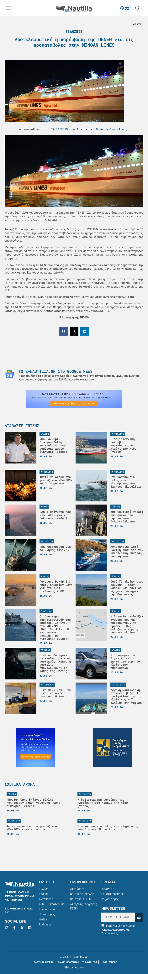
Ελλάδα (43, 889)
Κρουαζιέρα (47, 909)
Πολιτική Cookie (42, 962)
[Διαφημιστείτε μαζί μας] (74, 399)
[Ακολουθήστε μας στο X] (22, 927)
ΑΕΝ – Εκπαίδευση (51, 904)
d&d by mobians (74, 967)
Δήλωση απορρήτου (68, 962)
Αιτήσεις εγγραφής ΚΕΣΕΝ (83, 906)
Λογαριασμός (110, 899)
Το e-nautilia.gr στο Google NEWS (55, 371)
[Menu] (8, 8)
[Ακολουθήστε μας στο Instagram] (6, 927)
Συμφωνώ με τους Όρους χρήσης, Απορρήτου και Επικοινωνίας (118, 929)
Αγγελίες (107, 889)
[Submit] (139, 917)
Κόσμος (43, 894)
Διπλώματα (77, 889)
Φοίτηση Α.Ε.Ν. (81, 899)
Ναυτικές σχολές (82, 894)
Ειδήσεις (74, 31)
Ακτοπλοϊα (46, 899)
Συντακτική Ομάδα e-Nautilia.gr (103, 129)
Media (43, 919)
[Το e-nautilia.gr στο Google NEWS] (9, 374)
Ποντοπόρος (47, 914)
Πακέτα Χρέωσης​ (112, 894)
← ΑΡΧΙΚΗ (135, 24)
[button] (63, 331)
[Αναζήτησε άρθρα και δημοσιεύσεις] (137, 8)
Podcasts (45, 924)
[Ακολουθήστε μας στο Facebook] (14, 927)
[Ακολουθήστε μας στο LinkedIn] (30, 927)
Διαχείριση (89, 962)
